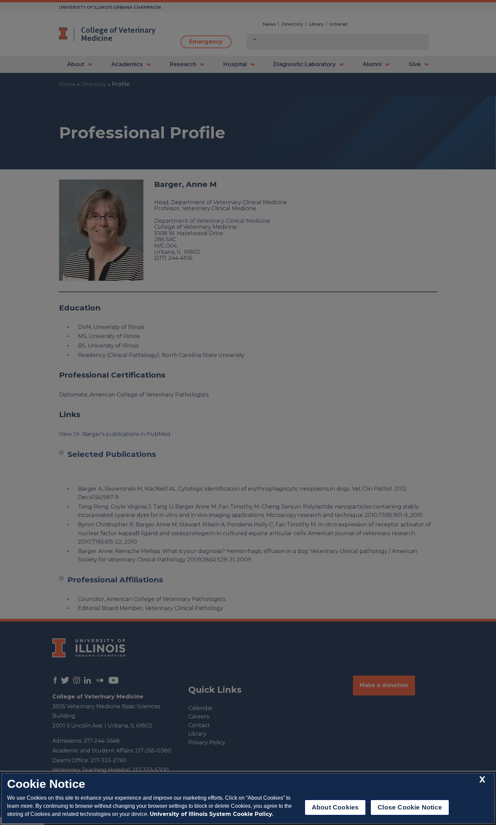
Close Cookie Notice (410, 807)
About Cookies (335, 807)
